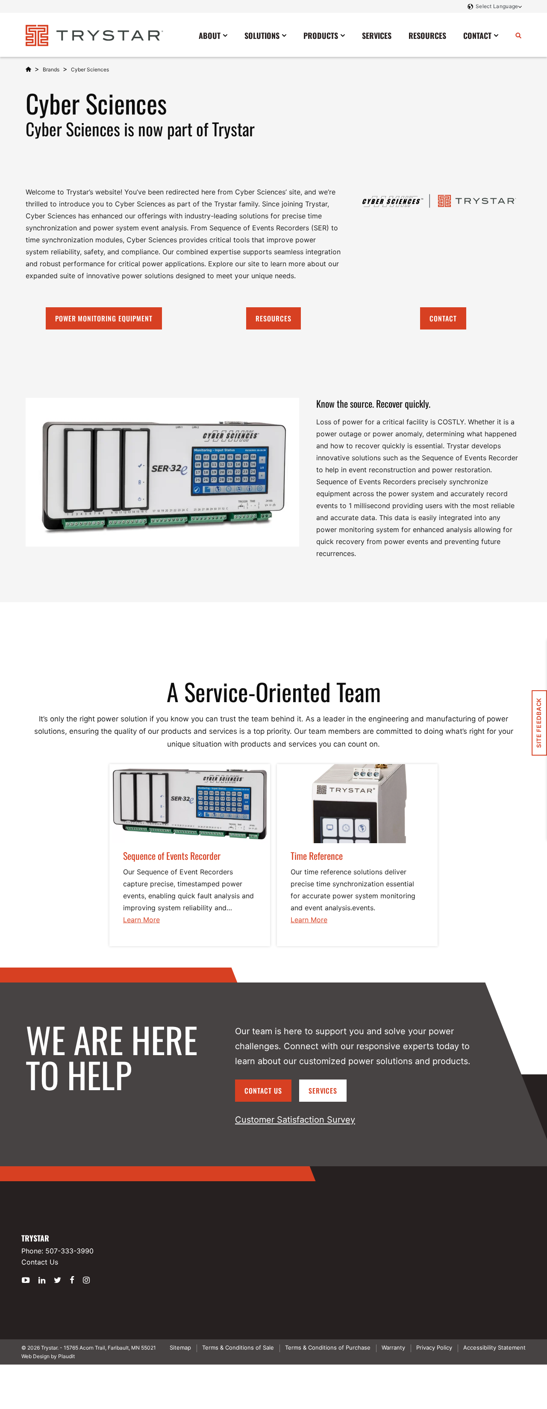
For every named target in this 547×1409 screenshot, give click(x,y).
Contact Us (263, 1090)
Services (323, 1090)
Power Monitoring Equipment (104, 318)
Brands (51, 69)
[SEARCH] (518, 35)
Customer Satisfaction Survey (295, 1120)
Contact (443, 318)
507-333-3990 (69, 1251)
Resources (273, 318)
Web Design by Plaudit (48, 1356)
